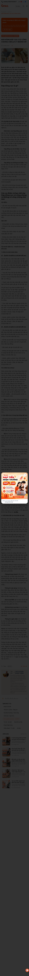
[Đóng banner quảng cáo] (25, 474)
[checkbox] (3, 502)
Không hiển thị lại (9, 502)
